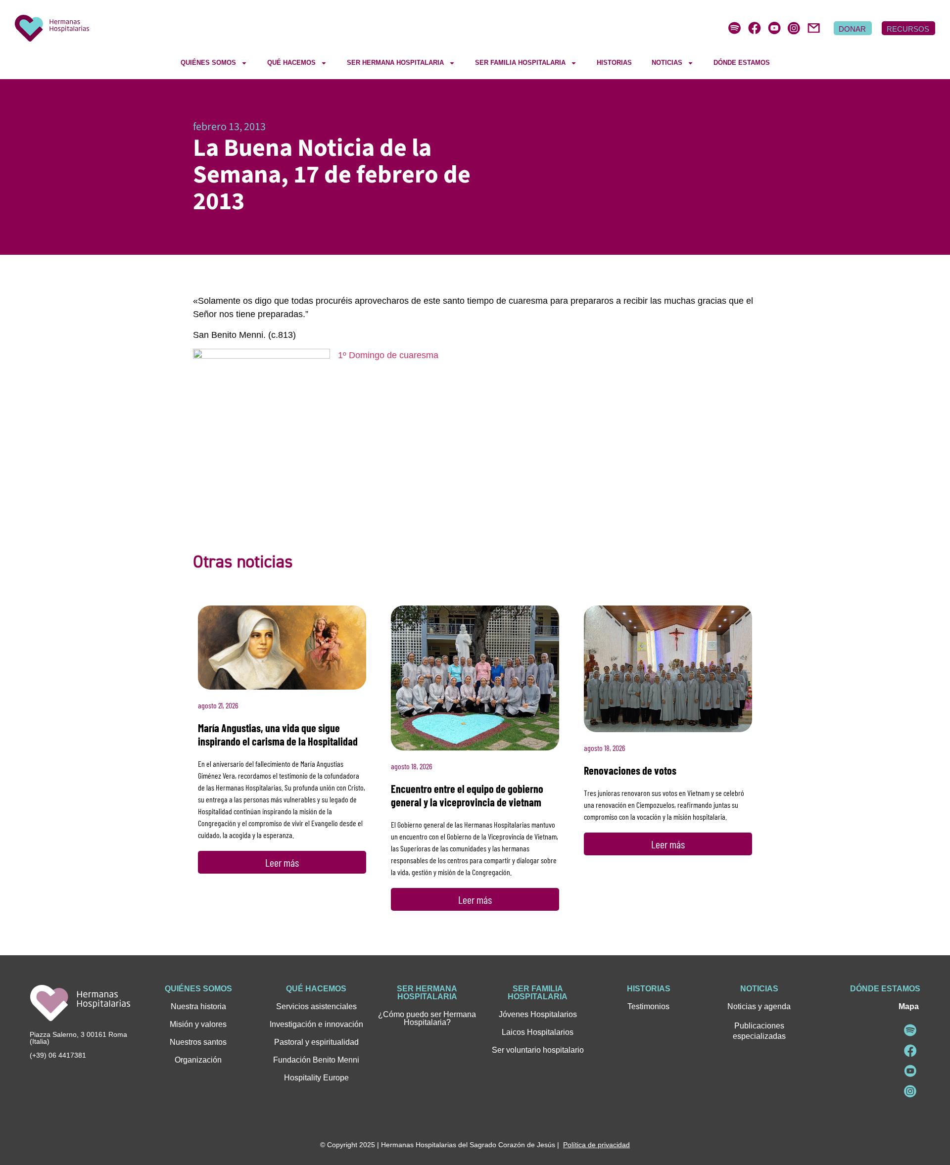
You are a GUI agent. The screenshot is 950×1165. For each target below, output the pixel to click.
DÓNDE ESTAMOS (741, 62)
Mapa (909, 1006)
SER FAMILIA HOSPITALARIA (520, 62)
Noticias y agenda (759, 1006)
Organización (198, 1060)
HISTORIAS (614, 62)
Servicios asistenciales (316, 1006)
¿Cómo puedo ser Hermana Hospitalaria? (427, 1018)
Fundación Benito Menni (316, 1060)
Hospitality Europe (316, 1077)
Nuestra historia (198, 1006)
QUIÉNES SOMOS (208, 62)
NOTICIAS (667, 62)
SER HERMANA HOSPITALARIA (395, 62)
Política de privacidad (596, 1145)
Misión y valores (198, 1024)
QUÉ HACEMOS (291, 62)
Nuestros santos (198, 1042)
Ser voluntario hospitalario (538, 1050)
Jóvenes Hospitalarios (538, 1014)
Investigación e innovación (316, 1024)
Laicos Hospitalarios (537, 1032)
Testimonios (648, 1006)
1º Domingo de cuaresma (388, 355)
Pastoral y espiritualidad (316, 1042)
